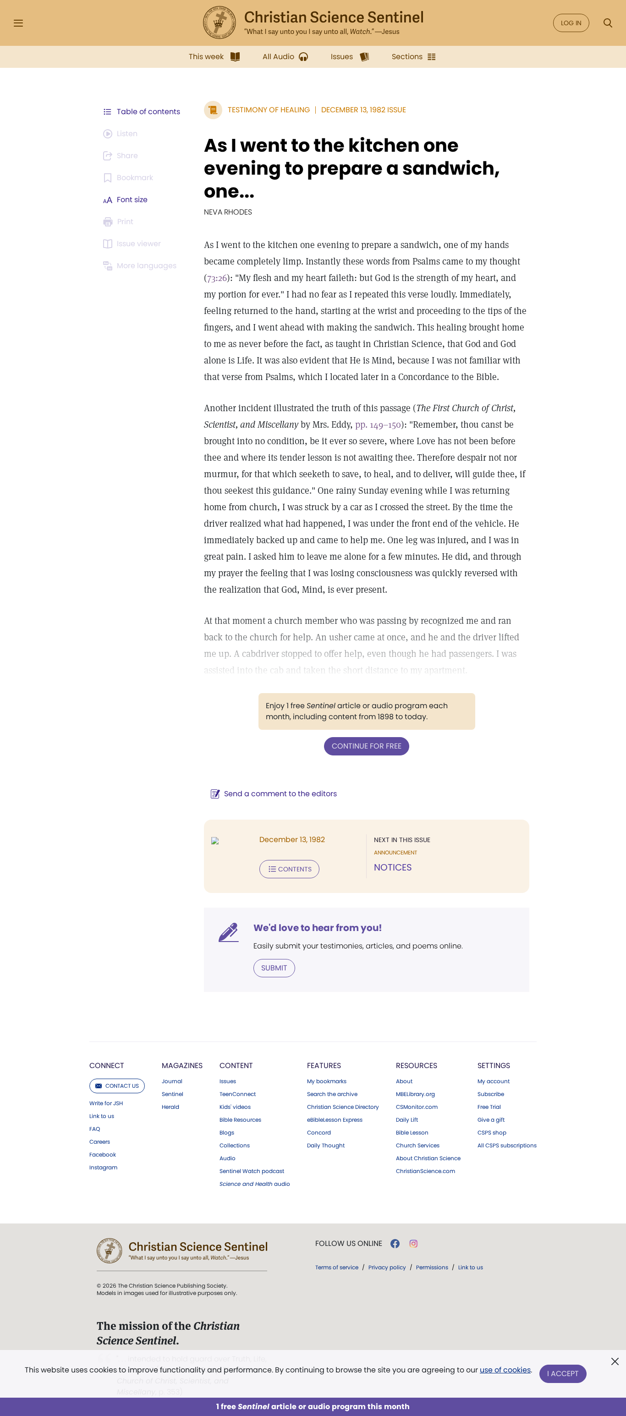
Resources (416, 1065)
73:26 (217, 278)
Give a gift (491, 1120)
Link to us (101, 1116)
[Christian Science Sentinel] (313, 23)
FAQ (94, 1129)
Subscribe (491, 1094)
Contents (295, 869)
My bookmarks (326, 1081)
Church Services (417, 1145)
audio (255, 1184)
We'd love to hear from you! (317, 927)
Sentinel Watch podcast (252, 1171)
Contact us (122, 1086)
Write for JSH (106, 1103)
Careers (99, 1142)
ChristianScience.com (425, 1171)
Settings (494, 1065)
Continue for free (366, 746)
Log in (571, 23)
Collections (235, 1145)
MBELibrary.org (415, 1094)
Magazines (182, 1065)
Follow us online (348, 1243)
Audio (228, 1158)
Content (236, 1065)
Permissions (432, 1267)
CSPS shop (492, 1132)
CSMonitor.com (417, 1107)
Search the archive (332, 1094)
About (404, 1081)
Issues (228, 1081)
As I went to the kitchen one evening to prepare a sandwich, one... (352, 168)
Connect (106, 1065)
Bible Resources (240, 1120)
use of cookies (505, 1370)
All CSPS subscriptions (507, 1145)
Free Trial (489, 1107)
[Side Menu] (18, 23)
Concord (319, 1132)
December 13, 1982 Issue (363, 110)
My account (494, 1081)
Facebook (102, 1154)
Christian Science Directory (343, 1107)
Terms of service (336, 1267)
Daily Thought (326, 1145)
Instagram (103, 1167)
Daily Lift (407, 1120)
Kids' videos (235, 1107)
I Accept (563, 1373)
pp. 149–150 (378, 424)
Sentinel (172, 1094)
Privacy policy (387, 1267)
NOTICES (393, 867)
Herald (170, 1107)
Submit (274, 968)
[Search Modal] (608, 23)
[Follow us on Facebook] (395, 1243)
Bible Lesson (412, 1132)
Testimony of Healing (269, 110)
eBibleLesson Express (334, 1120)
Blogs (227, 1132)
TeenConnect (238, 1094)
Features (324, 1065)
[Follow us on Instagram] (413, 1243)
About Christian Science (428, 1158)
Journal (172, 1081)
